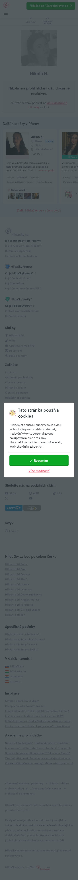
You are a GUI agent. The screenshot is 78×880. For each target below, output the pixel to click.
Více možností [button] (38, 471)
